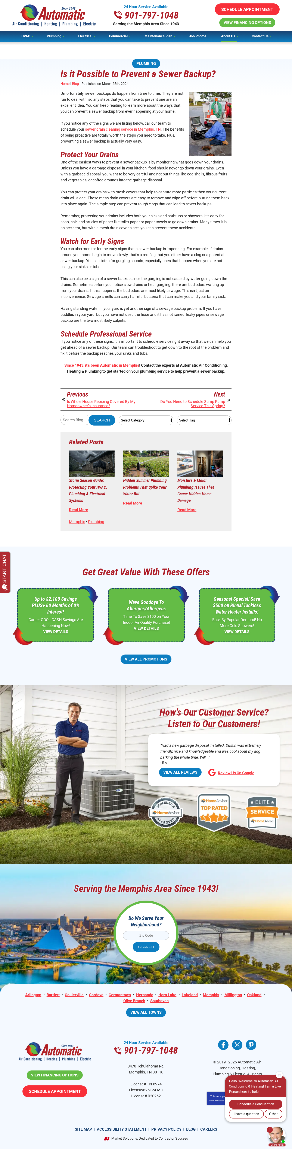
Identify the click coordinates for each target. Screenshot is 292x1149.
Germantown (120, 995)
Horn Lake (167, 995)
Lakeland (190, 995)
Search (102, 420)
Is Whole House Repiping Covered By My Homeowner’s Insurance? (101, 404)
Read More (78, 509)
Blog (75, 84)
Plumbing (146, 63)
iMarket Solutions (124, 1138)
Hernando (144, 995)
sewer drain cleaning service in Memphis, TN (123, 129)
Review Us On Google (236, 773)
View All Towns (146, 1012)
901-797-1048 (151, 15)
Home (64, 84)
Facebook (223, 1045)
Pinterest (251, 1045)
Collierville (74, 995)
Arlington (33, 995)
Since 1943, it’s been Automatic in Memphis (101, 365)
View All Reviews (180, 772)
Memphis (77, 521)
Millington (233, 995)
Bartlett (53, 995)
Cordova (96, 995)
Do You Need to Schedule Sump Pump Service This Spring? (192, 404)
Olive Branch (134, 1001)
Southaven (159, 1001)
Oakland (254, 995)
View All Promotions (146, 659)
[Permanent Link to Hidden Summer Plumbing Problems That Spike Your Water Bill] (146, 464)
